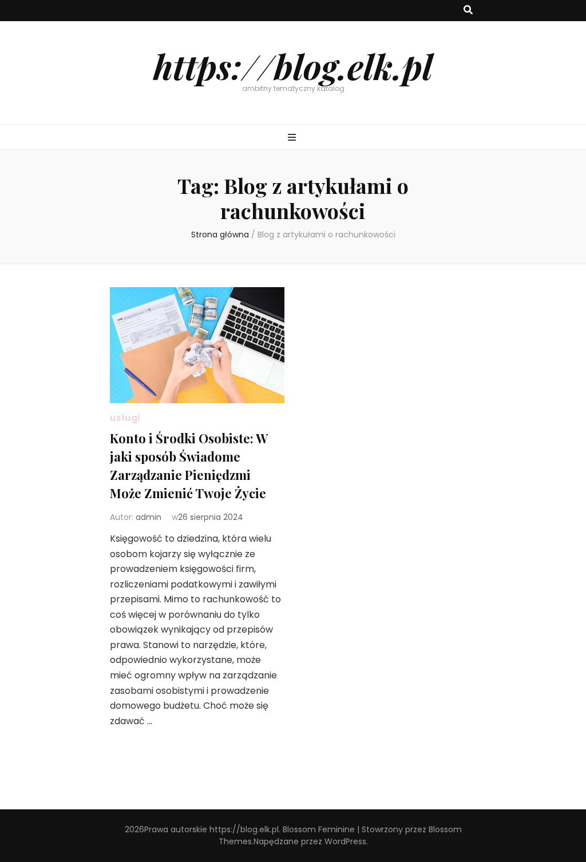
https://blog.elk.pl (293, 66)
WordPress (345, 841)
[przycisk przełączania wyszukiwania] (468, 10)
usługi (125, 417)
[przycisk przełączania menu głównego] (293, 138)
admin (148, 517)
